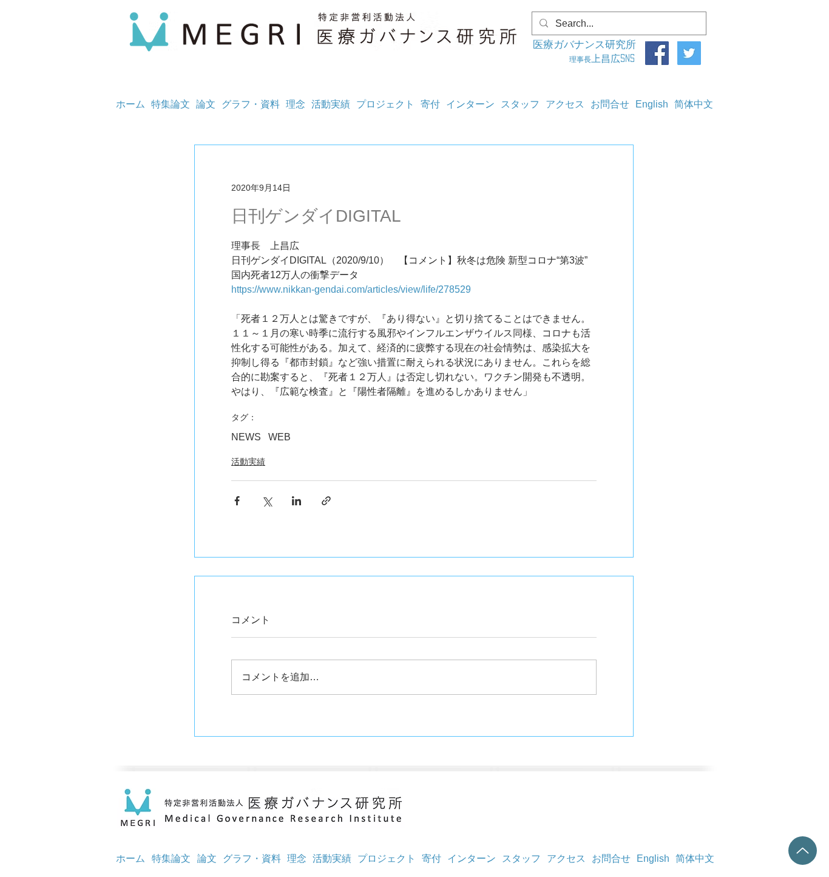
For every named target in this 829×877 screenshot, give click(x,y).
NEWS (246, 437)
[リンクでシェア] (326, 501)
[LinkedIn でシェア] (296, 501)
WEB (279, 437)
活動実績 (248, 461)
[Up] (802, 850)
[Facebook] (657, 53)
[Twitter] (689, 53)
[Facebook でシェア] (237, 501)
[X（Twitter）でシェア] (266, 501)
